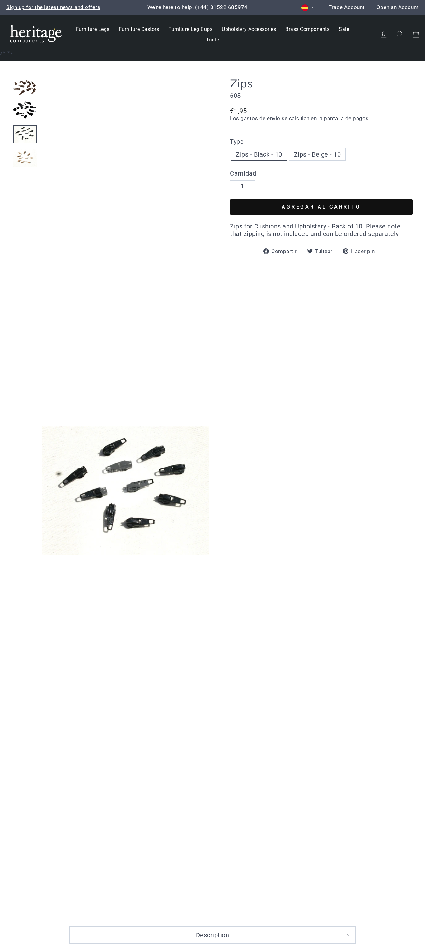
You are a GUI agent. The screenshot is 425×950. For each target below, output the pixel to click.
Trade (212, 40)
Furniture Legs (93, 29)
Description (212, 935)
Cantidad (243, 173)
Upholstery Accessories (249, 29)
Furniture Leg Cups (190, 29)
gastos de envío (260, 118)
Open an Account (397, 7)
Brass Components (307, 29)
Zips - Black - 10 (259, 154)
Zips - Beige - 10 (317, 154)
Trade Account (347, 7)
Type (237, 141)
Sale (344, 29)
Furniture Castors (139, 29)
